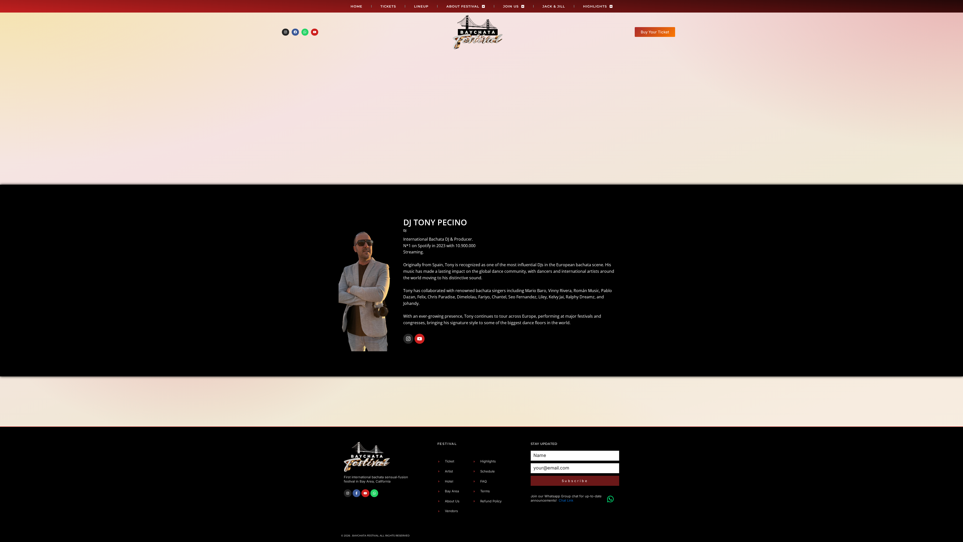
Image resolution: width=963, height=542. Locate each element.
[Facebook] (295, 32)
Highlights (595, 6)
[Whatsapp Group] (610, 496)
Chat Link (566, 500)
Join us (511, 6)
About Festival (462, 6)
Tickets (388, 6)
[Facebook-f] (356, 493)
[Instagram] (285, 32)
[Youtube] (314, 32)
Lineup (421, 6)
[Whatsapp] (305, 32)
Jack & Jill (553, 6)
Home (356, 6)
